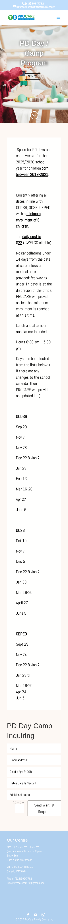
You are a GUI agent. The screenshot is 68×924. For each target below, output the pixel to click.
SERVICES (32, 76)
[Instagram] (43, 915)
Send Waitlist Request (44, 808)
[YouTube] (35, 915)
